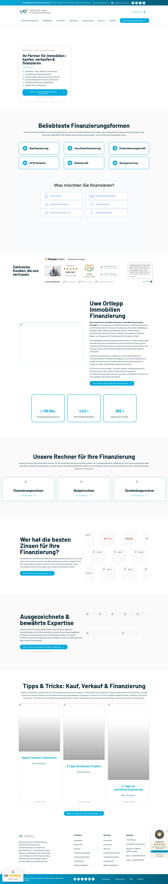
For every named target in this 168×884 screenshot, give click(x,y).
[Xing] (93, 879)
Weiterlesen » (39, 764)
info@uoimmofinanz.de (121, 3)
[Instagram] (140, 3)
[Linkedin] (136, 3)
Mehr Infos (146, 282)
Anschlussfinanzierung (88, 148)
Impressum (106, 879)
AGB (131, 879)
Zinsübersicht (79, 861)
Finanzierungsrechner (82, 853)
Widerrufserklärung (81, 865)
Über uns (101, 21)
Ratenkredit (47, 21)
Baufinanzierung (39, 148)
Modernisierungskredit (132, 148)
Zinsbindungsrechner (82, 857)
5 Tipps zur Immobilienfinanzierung (128, 787)
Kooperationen (88, 21)
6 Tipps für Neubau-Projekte (84, 766)
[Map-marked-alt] (144, 3)
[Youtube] (89, 879)
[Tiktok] (85, 879)
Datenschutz (120, 879)
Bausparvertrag (129, 163)
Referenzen (73, 21)
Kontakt (112, 21)
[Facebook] (133, 3)
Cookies (140, 879)
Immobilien (60, 21)
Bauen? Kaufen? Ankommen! (39, 757)
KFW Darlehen (38, 163)
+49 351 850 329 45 (102, 3)
